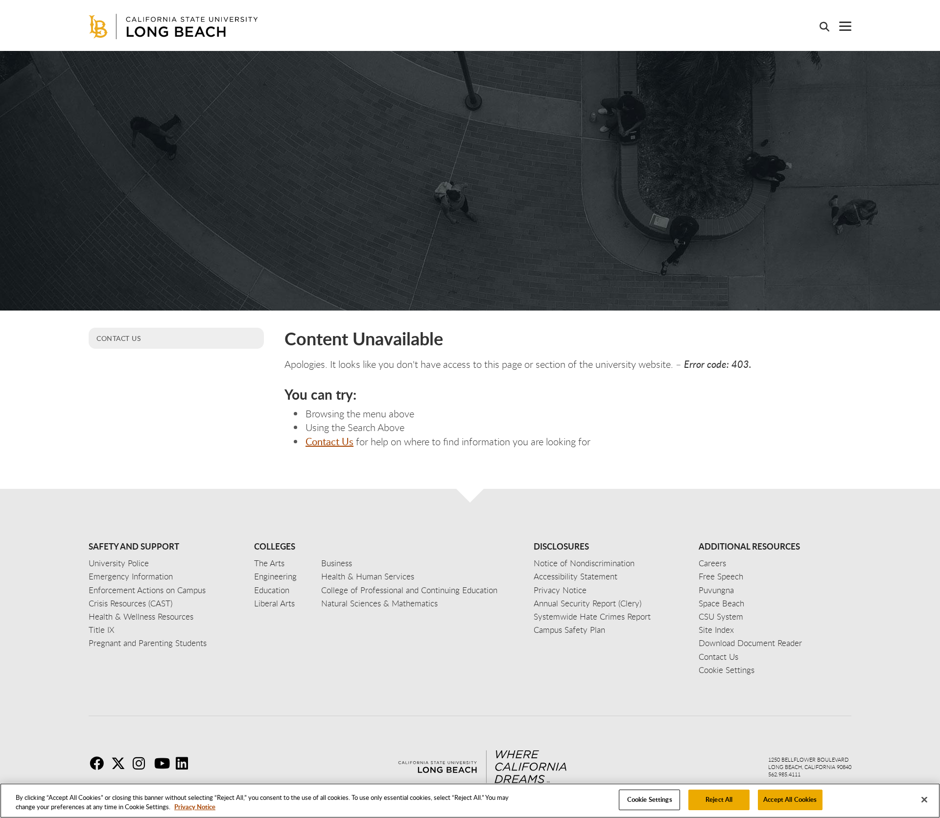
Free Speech (721, 576)
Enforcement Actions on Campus (147, 590)
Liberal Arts (274, 603)
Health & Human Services (367, 576)
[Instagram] (142, 763)
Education (271, 590)
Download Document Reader (750, 643)
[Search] (819, 26)
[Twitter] (121, 763)
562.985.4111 (784, 774)
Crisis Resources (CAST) (130, 603)
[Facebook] (99, 763)
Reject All (718, 799)
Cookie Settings (649, 799)
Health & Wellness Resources (141, 616)
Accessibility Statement (575, 576)
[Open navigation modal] (840, 26)
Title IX (102, 629)
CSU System (721, 616)
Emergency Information (131, 576)
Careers (712, 563)
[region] (470, 800)
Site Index (716, 629)
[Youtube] (164, 763)
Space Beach (721, 603)
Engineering (275, 576)
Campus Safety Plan (569, 629)
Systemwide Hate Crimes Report (592, 616)
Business (336, 563)
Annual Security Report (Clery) (587, 603)
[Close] (924, 799)
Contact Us (118, 338)
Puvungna (716, 590)
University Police (119, 563)
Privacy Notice (194, 807)
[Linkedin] (185, 763)
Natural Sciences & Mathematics (379, 603)
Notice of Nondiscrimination (584, 563)
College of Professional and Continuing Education (409, 590)
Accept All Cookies (790, 799)
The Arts (269, 563)
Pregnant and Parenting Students (148, 643)
